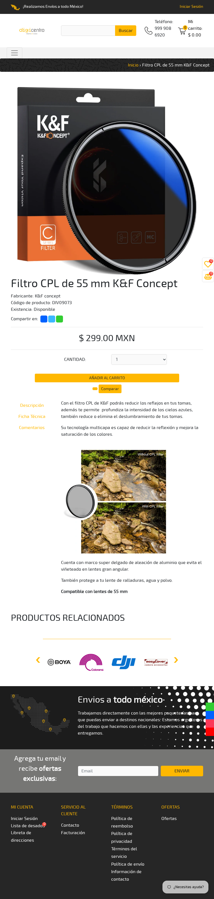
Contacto (70, 825)
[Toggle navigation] (14, 52)
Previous (39, 660)
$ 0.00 (195, 28)
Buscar (126, 30)
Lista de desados (28, 826)
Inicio (133, 65)
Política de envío (127, 864)
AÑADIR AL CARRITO (107, 378)
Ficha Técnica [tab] (31, 416)
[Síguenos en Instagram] (210, 723)
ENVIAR (181, 771)
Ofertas (169, 818)
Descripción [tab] (32, 405)
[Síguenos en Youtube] (210, 732)
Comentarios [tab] (32, 427)
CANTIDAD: (75, 359)
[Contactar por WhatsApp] (210, 707)
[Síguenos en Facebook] (210, 715)
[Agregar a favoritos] (96, 388)
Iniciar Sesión (191, 6)
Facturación (73, 833)
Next (175, 660)
